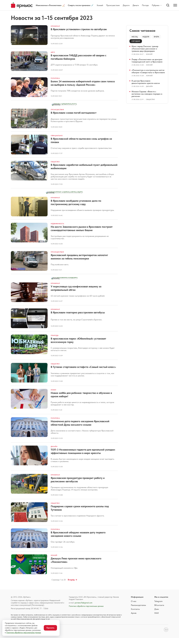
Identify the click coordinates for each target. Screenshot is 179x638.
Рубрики (155, 5)
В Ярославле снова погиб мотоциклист (73, 112)
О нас (133, 601)
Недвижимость (57, 224)
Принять (50, 628)
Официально (57, 136)
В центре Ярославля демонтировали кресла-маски (146, 82)
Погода (145, 5)
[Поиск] (168, 5)
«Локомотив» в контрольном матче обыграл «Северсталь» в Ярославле (148, 71)
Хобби (53, 390)
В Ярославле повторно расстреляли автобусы (78, 312)
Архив (133, 613)
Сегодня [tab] (136, 41)
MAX (156, 613)
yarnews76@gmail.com (83, 603)
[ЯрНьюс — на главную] (22, 5)
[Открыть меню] (175, 5)
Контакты (135, 609)
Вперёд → (72, 579)
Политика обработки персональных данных (86, 606)
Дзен (156, 609)
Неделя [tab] (145, 37)
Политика (55, 78)
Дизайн (54, 446)
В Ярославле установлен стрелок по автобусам (79, 29)
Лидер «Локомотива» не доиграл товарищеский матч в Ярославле (147, 60)
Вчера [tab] (156, 37)
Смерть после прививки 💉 (81, 5)
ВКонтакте (159, 605)
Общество (55, 162)
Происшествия (113, 5)
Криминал (55, 26)
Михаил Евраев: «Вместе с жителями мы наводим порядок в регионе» (147, 93)
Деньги (136, 5)
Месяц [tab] (135, 37)
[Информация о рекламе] (75, 105)
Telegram (158, 601)
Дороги (126, 5)
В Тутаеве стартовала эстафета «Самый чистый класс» (83, 367)
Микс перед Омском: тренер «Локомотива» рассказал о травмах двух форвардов (145, 48)
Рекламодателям (138, 605)
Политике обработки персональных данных (23, 632)
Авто (53, 52)
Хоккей (100, 5)
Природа (55, 335)
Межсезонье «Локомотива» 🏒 (50, 5)
